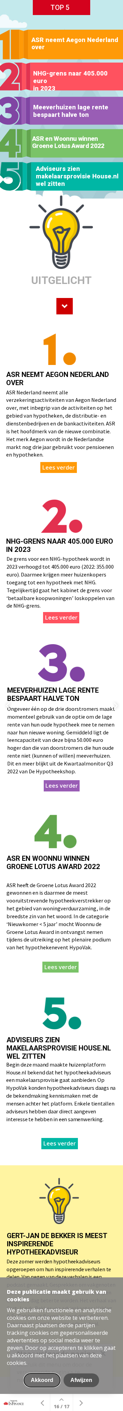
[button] (61, 241)
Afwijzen (81, 1380)
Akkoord (42, 1380)
